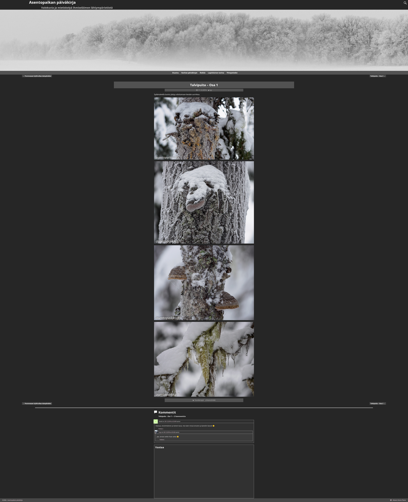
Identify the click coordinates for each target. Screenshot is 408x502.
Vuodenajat (199, 400)
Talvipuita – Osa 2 (377, 76)
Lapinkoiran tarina (216, 73)
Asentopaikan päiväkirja (15, 500)
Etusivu (175, 73)
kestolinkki (211, 400)
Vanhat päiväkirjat (189, 73)
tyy (160, 432)
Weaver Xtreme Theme (399, 500)
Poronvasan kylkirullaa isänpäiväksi (37, 76)
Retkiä (202, 73)
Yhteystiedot (232, 73)
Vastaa (161, 429)
